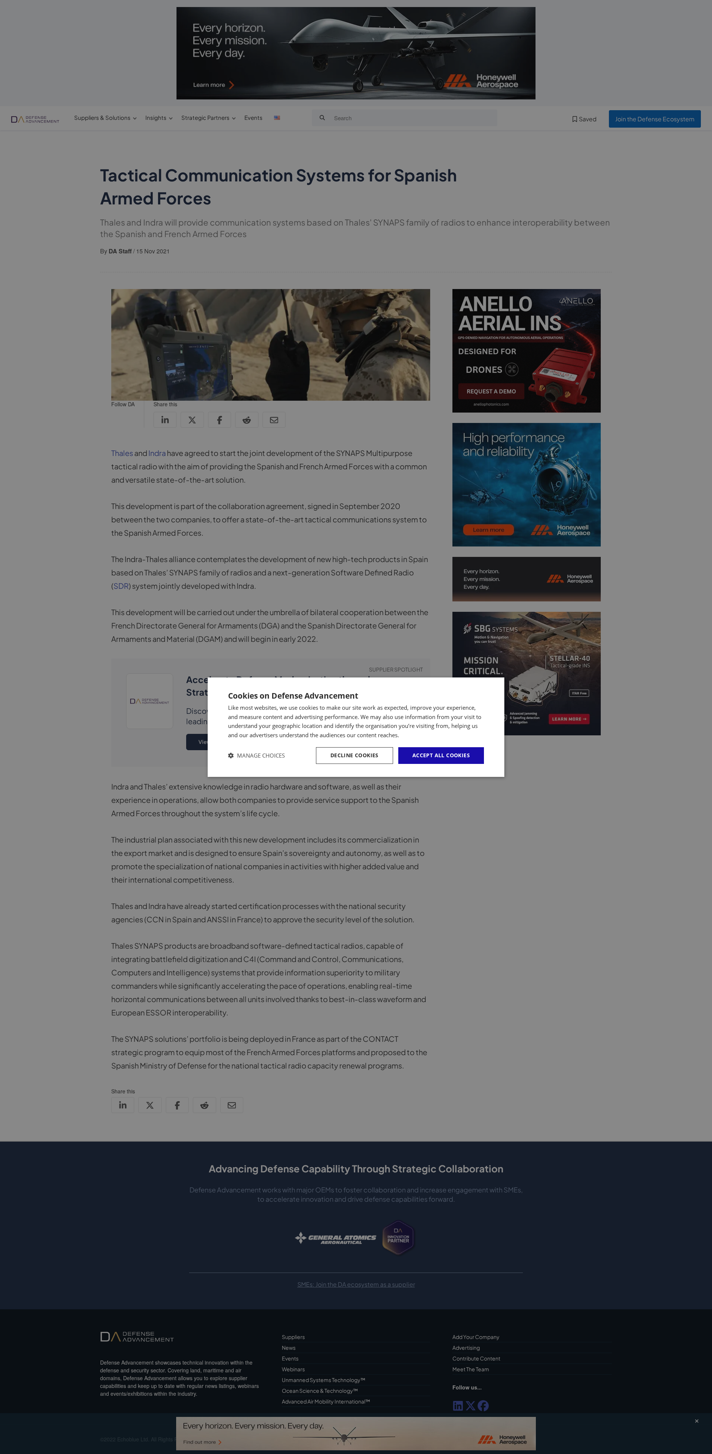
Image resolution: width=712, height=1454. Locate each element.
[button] (256, 755)
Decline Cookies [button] (354, 755)
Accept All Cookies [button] (441, 755)
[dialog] (356, 727)
